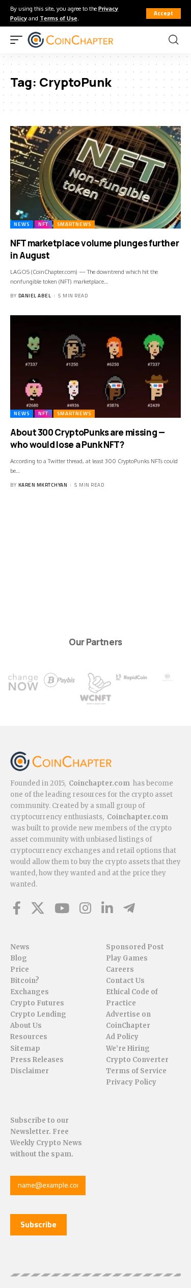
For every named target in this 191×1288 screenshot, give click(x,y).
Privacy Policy (131, 1082)
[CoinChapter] (83, 40)
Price (19, 969)
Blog (18, 958)
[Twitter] (38, 908)
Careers (120, 969)
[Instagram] (85, 908)
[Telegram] (129, 908)
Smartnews (74, 224)
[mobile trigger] (19, 40)
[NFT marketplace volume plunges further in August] (95, 177)
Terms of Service (136, 1071)
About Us (26, 1025)
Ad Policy (122, 1036)
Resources (28, 1036)
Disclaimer (29, 1071)
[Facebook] (16, 908)
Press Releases (37, 1059)
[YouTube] (62, 908)
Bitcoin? (24, 980)
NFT (43, 224)
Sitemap (25, 1048)
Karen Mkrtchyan (43, 485)
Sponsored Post (135, 947)
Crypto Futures (37, 1003)
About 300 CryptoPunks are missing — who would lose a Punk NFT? (87, 438)
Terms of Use (58, 18)
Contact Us (125, 980)
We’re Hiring (128, 1048)
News (22, 224)
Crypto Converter (137, 1059)
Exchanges (29, 992)
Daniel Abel (34, 295)
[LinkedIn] (107, 908)
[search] (173, 40)
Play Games (127, 958)
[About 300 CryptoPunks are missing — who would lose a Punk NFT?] (95, 366)
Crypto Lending (38, 1014)
